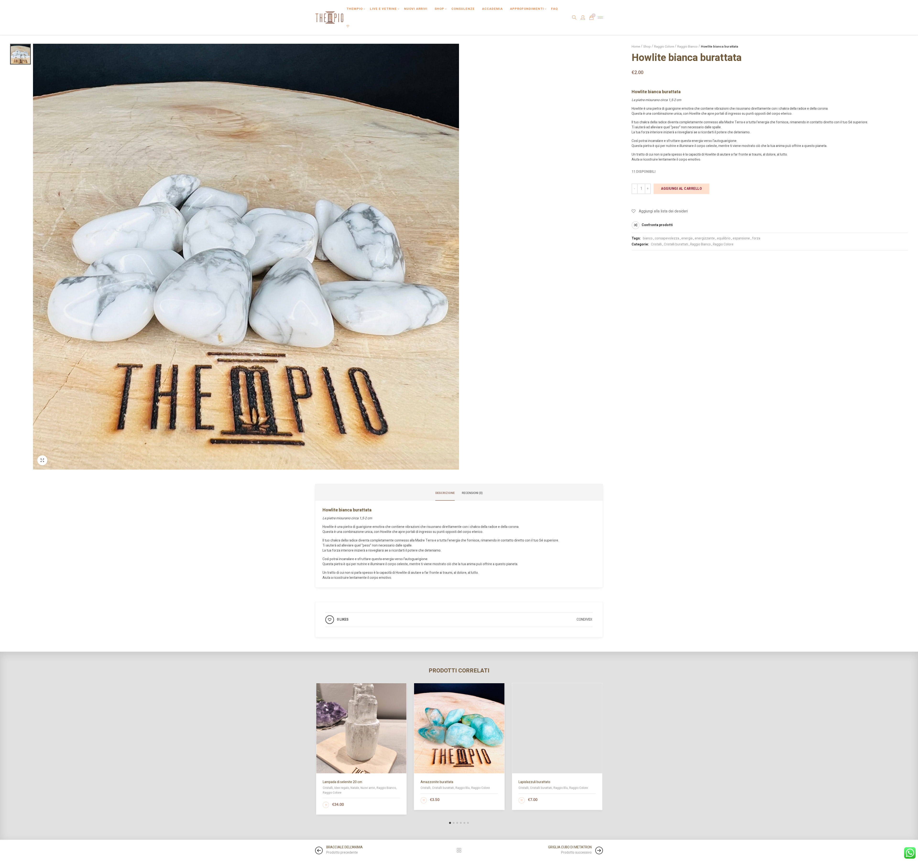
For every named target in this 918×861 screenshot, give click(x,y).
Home (636, 46)
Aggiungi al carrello (681, 188)
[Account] (583, 17)
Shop (647, 46)
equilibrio (724, 238)
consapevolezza (667, 238)
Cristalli (656, 244)
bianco (648, 238)
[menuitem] (354, 8)
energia (687, 238)
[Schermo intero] (42, 460)
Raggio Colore (664, 46)
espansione (741, 238)
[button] (450, 823)
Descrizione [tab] (445, 493)
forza (756, 238)
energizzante (705, 238)
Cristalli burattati (676, 244)
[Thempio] (329, 17)
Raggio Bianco (687, 46)
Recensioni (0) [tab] (472, 493)
